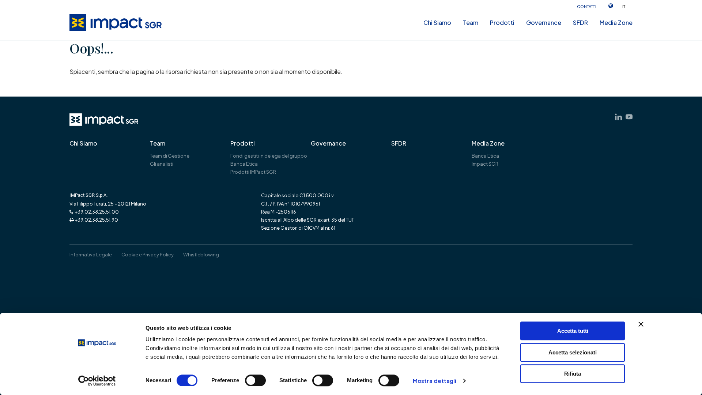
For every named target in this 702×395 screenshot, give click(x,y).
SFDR (580, 22)
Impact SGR (485, 164)
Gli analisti (161, 164)
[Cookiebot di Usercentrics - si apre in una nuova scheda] (97, 380)
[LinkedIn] (618, 116)
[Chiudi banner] (641, 324)
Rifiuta (572, 373)
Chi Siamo (437, 22)
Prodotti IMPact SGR (253, 172)
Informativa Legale (90, 254)
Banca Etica (485, 156)
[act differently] (103, 119)
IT (624, 6)
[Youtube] (629, 116)
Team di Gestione (169, 156)
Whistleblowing (201, 254)
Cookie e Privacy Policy (147, 254)
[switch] (255, 380)
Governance (543, 22)
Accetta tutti (572, 331)
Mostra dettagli (435, 380)
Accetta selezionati (572, 352)
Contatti (587, 6)
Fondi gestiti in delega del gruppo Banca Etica (268, 160)
